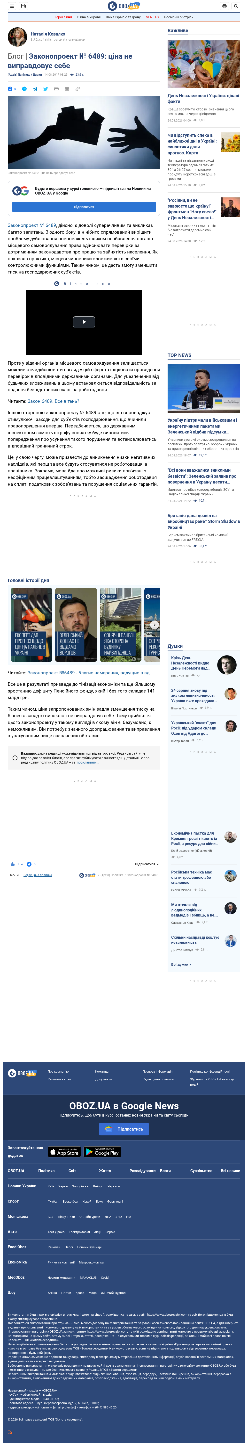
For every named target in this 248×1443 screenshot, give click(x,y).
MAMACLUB (88, 1277)
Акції (97, 1232)
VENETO (152, 17)
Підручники (66, 1217)
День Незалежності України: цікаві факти (203, 98)
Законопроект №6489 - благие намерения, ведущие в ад (88, 673)
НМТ (129, 1217)
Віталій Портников (184, 708)
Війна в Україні (89, 17)
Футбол (53, 1201)
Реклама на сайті (60, 1079)
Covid (104, 1277)
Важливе (178, 30)
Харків (63, 1186)
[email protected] (64, 1407)
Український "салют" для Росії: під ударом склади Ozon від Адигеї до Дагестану (193, 728)
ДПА (108, 1217)
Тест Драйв (56, 1232)
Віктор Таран (180, 741)
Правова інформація (157, 1071)
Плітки (66, 1293)
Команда (101, 1071)
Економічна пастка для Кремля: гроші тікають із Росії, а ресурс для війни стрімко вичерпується (194, 838)
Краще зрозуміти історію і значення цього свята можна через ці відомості (201, 111)
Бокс (99, 1201)
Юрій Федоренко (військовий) (191, 850)
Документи (103, 1079)
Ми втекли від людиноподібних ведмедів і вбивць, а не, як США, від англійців (193, 910)
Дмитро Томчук (182, 950)
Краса (80, 1293)
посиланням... (88, 762)
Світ (72, 1171)
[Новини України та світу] (87, 877)
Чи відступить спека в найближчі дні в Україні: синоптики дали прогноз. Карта (192, 144)
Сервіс (110, 1232)
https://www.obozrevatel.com (167, 1314)
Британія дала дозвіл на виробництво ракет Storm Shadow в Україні (204, 521)
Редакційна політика (37, 875)
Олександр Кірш (182, 922)
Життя (105, 1171)
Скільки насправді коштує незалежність (195, 940)
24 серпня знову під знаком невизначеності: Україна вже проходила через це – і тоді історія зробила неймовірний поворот (193, 696)
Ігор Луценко (180, 676)
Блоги (165, 1171)
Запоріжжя (80, 1186)
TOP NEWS (179, 355)
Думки (175, 646)
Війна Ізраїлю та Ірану (123, 17)
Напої (69, 1247)
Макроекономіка (91, 1262)
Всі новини (230, 1171)
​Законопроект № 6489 (32, 225)
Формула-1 (115, 1201)
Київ (51, 1186)
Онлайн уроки (89, 1217)
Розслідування (143, 1171)
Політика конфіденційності (210, 1071)
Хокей (87, 1201)
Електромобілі (79, 1232)
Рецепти (54, 1247)
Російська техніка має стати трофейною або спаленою (191, 877)
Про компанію (58, 1071)
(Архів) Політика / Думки (25, 74)
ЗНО (119, 1217)
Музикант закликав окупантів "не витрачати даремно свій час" (192, 230)
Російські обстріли (179, 17)
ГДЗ (51, 1217)
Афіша (52, 1293)
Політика (46, 1171)
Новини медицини (62, 1277)
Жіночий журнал (113, 1293)
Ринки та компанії (61, 1262)
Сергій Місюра (181, 890)
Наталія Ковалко (48, 33)
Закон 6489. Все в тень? (53, 401)
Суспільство (201, 1171)
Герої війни (63, 17)
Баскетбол (70, 1201)
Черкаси (114, 1186)
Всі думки (179, 964)
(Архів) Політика (112, 875)
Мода (93, 1293)
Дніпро (98, 1186)
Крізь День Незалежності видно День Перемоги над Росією (190, 663)
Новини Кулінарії (89, 1247)
